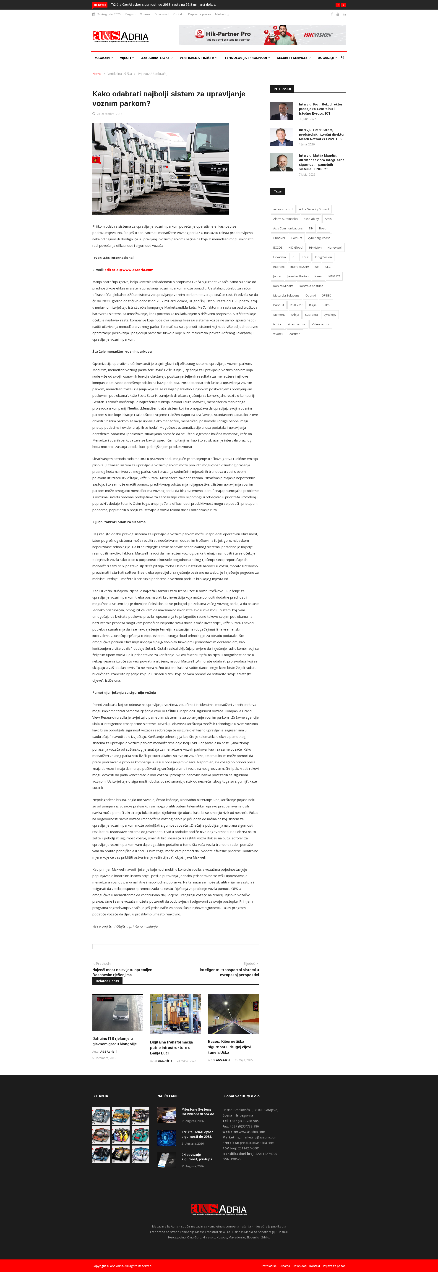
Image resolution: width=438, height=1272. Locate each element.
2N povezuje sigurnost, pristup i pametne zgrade (197, 1159)
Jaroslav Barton (298, 276)
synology (330, 315)
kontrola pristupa (311, 286)
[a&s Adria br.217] (121, 1162)
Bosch (323, 228)
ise (317, 267)
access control (283, 209)
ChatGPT (279, 238)
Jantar (277, 276)
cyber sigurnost (319, 238)
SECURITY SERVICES (292, 57)
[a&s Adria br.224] (101, 1123)
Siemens (279, 315)
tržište (277, 324)
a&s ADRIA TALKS (155, 57)
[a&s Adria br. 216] (140, 1162)
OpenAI (310, 295)
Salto (326, 305)
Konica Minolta (283, 286)
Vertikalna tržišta (119, 73)
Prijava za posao (199, 14)
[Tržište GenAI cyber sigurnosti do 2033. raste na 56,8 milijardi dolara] (167, 1138)
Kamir (319, 276)
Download (162, 14)
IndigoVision (323, 257)
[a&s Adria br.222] (140, 1123)
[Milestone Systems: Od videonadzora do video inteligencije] (167, 1116)
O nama (145, 14)
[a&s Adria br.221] (101, 1143)
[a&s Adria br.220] (121, 1143)
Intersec (278, 267)
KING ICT (334, 276)
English (130, 14)
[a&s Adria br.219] (140, 1143)
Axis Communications (288, 228)
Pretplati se (269, 1266)
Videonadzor (321, 324)
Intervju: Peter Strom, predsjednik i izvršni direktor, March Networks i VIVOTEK (322, 134)
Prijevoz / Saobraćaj (152, 73)
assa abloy (311, 219)
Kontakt (178, 14)
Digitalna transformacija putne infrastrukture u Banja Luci (171, 1047)
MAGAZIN (102, 57)
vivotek (278, 334)
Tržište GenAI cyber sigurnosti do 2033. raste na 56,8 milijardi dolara (163, 4)
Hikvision (315, 247)
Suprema (311, 315)
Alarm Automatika (285, 219)
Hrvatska (279, 257)
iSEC (328, 267)
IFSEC (305, 257)
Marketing (222, 14)
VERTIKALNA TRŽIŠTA (197, 57)
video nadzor (296, 324)
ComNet (296, 238)
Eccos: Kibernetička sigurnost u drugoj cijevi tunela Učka (229, 1047)
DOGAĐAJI (326, 57)
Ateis (328, 219)
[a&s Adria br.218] (101, 1162)
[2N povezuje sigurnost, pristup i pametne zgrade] (167, 1161)
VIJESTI (126, 57)
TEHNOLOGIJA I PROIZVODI (246, 57)
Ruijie (313, 305)
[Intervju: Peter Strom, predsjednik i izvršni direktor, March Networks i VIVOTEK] (282, 137)
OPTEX (326, 295)
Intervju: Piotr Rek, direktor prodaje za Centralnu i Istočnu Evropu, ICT (320, 108)
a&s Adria (107, 1052)
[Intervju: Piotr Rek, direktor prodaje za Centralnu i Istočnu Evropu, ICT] (282, 112)
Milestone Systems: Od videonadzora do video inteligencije (198, 1114)
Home (97, 73)
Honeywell (335, 247)
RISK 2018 (296, 305)
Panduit (278, 305)
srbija (295, 315)
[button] (338, 5)
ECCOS (278, 247)
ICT (294, 257)
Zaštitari (294, 334)
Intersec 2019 (299, 267)
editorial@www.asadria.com (128, 269)
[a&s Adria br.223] (121, 1123)
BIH (311, 228)
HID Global (296, 247)
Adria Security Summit (314, 209)
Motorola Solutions (286, 295)
